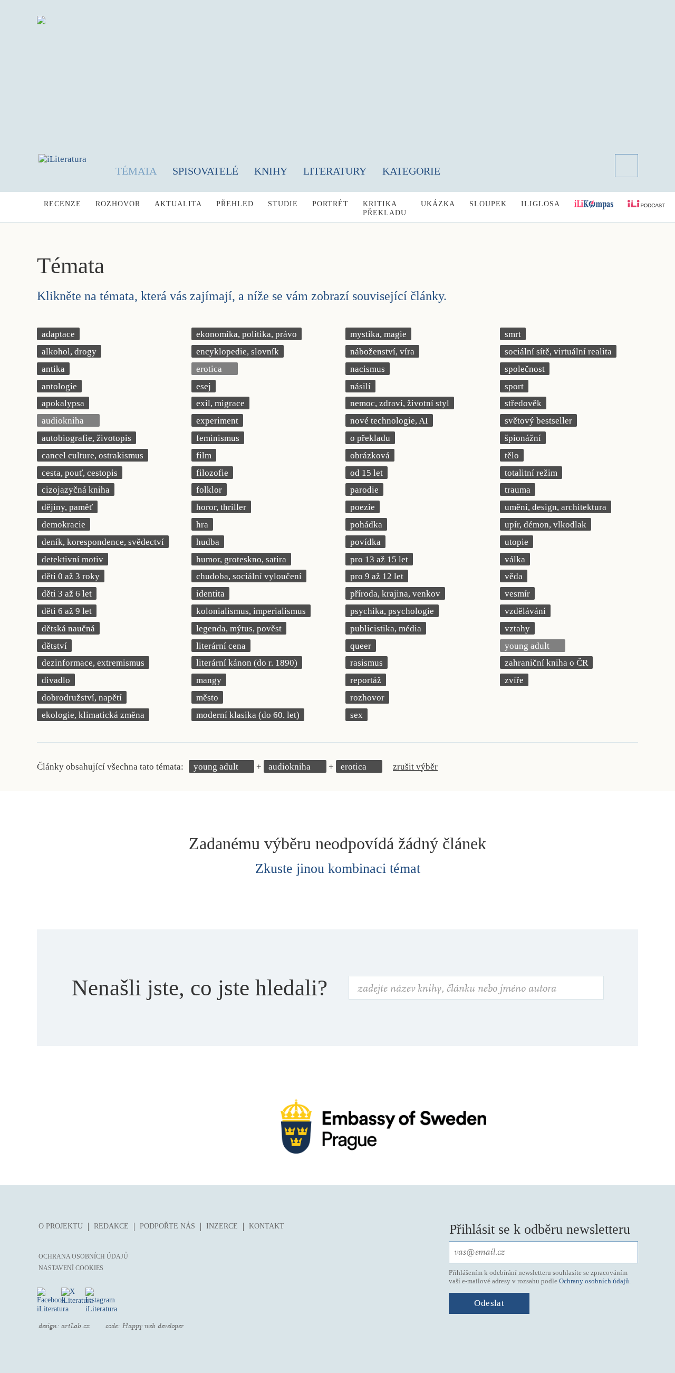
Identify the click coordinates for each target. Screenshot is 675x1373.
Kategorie (411, 171)
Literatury (335, 171)
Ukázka (438, 204)
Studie (283, 204)
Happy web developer (153, 1326)
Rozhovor (117, 204)
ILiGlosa (540, 204)
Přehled (235, 204)
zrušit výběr (415, 767)
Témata (136, 171)
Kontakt (266, 1226)
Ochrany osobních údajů (594, 1281)
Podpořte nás (167, 1226)
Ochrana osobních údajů (83, 1256)
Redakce (111, 1226)
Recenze (62, 204)
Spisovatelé (205, 171)
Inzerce (222, 1226)
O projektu (60, 1226)
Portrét (330, 204)
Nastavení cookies (70, 1268)
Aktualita (178, 204)
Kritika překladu (385, 208)
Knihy (270, 171)
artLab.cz (75, 1326)
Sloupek (488, 204)
